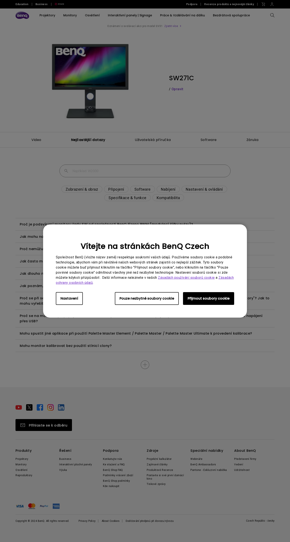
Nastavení (69, 298)
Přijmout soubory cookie (208, 298)
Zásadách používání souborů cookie (186, 278)
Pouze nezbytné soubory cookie (147, 298)
